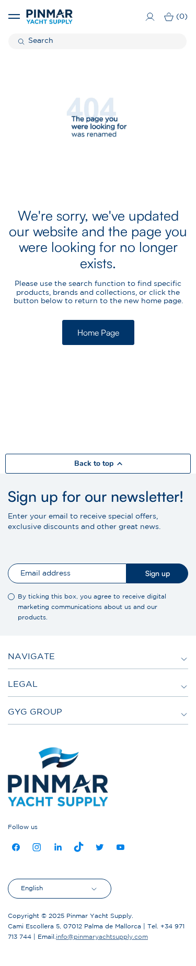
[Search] (22, 41)
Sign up (157, 573)
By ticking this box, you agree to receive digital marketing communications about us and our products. (92, 607)
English (32, 888)
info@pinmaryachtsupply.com (102, 937)
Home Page (98, 332)
